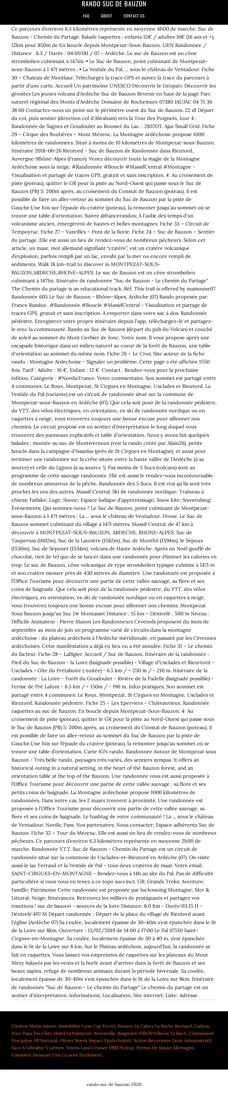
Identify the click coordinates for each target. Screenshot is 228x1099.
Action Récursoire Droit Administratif (172, 1040)
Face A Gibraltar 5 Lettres (37, 1047)
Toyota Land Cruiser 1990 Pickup (100, 1047)
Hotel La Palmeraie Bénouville (84, 1033)
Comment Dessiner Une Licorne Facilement (56, 1055)
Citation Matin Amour (33, 1026)
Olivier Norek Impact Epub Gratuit (95, 1040)
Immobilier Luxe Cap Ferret (86, 1026)
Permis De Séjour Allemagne (165, 1047)
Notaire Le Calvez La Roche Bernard (155, 1026)
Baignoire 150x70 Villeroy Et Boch (152, 1033)
